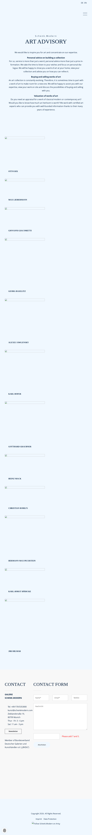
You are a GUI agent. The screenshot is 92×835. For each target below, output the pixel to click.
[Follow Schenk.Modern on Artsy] (46, 823)
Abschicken (42, 745)
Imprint (39, 819)
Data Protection (50, 819)
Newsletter (13, 731)
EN (85, 3)
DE (82, 3)
